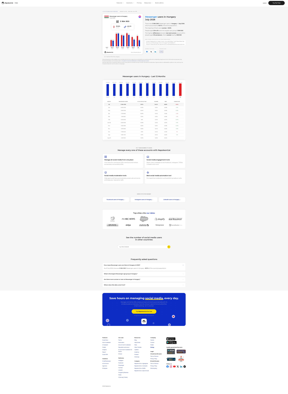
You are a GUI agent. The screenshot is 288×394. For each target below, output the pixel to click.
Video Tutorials (137, 347)
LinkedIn (120, 370)
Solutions (129, 3)
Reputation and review (123, 347)
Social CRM (105, 354)
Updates (136, 349)
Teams (120, 340)
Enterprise (104, 368)
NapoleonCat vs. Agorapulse (141, 363)
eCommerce (105, 363)
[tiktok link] (184, 366)
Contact (152, 342)
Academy (136, 352)
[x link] (178, 366)
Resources (147, 3)
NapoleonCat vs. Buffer (140, 368)
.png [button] (161, 51)
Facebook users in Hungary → (116, 199)
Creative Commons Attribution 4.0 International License (135, 60)
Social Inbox (105, 340)
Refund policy (153, 368)
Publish (104, 347)
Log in (264, 3)
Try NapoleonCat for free (144, 311)
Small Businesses (106, 361)
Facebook (120, 363)
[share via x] (151, 52)
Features (119, 3)
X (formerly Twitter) (122, 377)
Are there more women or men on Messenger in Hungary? (122, 279)
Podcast (136, 354)
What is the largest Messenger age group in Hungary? (120, 273)
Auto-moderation (106, 342)
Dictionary (136, 357)
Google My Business (123, 372)
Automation (121, 342)
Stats (135, 345)
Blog (135, 340)
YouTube (120, 367)
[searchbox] (127, 247)
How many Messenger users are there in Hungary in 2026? (122, 265)
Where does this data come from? (114, 285)
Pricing (139, 3)
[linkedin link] (181, 366)
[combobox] (142, 247)
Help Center (137, 342)
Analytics (104, 349)
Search (168, 246)
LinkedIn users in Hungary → (172, 199)
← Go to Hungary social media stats (110, 11)
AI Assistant (105, 345)
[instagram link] (171, 366)
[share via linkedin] (155, 52)
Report (104, 352)
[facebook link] (167, 366)
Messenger (121, 365)
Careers (152, 340)
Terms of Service (154, 356)
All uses (120, 354)
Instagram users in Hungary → (144, 199)
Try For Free (276, 3)
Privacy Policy (153, 358)
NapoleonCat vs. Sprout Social (141, 370)
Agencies (104, 366)
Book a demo (159, 3)
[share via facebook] (147, 52)
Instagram (120, 360)
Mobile (152, 345)
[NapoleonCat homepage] (144, 321)
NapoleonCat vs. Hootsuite (140, 366)
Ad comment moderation (124, 345)
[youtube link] (174, 366)
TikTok (119, 375)
